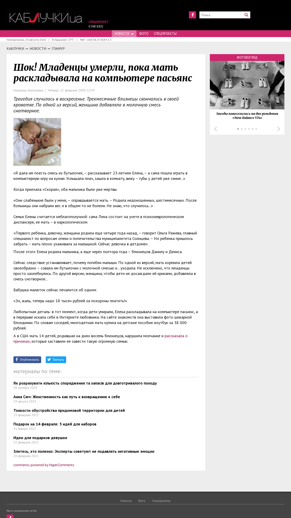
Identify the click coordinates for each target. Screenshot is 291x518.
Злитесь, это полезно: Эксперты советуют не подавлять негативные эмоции (83, 451)
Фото (143, 33)
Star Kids (95, 26)
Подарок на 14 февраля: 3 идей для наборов (54, 424)
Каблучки (15, 48)
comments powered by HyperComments (43, 465)
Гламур (58, 48)
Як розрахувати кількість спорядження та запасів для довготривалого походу (85, 383)
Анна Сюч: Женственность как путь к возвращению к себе (66, 396)
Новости (122, 33)
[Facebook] (192, 14)
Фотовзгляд (247, 57)
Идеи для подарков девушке (40, 437)
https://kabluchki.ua (45, 17)
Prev (215, 129)
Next (279, 129)
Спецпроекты (165, 33)
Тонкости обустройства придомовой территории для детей (69, 410)
